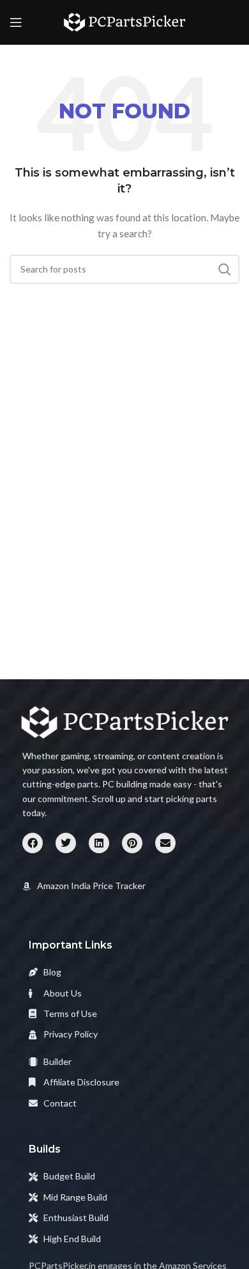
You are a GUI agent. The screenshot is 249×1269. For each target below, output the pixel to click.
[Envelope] (165, 843)
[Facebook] (32, 843)
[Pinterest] (132, 843)
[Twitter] (66, 843)
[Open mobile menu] (16, 22)
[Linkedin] (99, 843)
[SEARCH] (224, 269)
